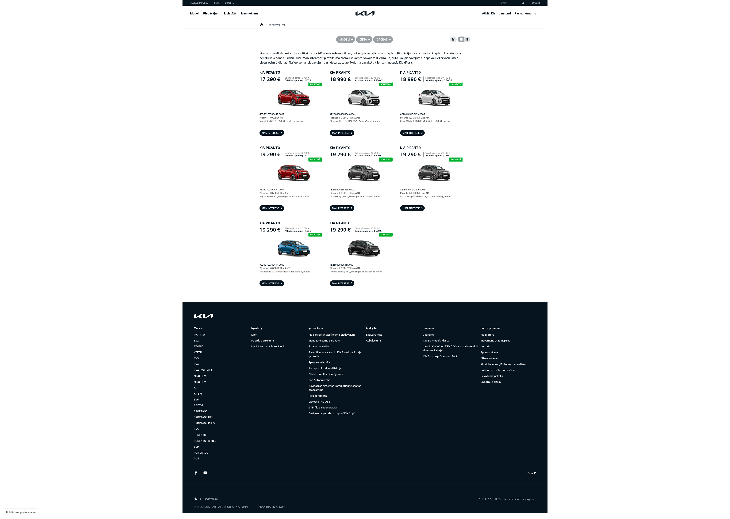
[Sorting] (453, 39)
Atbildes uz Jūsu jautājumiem (326, 374)
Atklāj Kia (488, 13)
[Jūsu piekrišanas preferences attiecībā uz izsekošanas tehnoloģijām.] (21, 512)
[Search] (522, 3)
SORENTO (200, 434)
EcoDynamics (374, 334)
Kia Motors (487, 334)
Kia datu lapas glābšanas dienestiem (503, 364)
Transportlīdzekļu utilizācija (325, 368)
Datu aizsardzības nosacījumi (498, 370)
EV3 (196, 358)
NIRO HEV (200, 375)
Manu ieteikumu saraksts (324, 340)
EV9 (196, 446)
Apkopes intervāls (319, 362)
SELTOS (198, 405)
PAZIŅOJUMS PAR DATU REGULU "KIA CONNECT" (222, 506)
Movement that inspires (495, 340)
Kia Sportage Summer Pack (440, 356)
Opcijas (382, 39)
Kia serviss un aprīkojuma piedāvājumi (332, 334)
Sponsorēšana (489, 352)
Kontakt (485, 346)
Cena (363, 39)
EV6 (196, 399)
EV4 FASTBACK (203, 370)
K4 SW (198, 393)
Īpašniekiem (249, 13)
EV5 (196, 429)
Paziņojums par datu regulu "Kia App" (332, 413)
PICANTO (199, 334)
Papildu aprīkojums (263, 340)
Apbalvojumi (373, 340)
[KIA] (365, 13)
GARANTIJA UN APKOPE (271, 506)
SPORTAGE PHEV (204, 423)
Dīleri (254, 334)
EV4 (196, 364)
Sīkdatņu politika (491, 381)
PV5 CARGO (201, 452)
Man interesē (270, 132)
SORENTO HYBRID (205, 440)
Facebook (196, 473)
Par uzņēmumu (525, 13)
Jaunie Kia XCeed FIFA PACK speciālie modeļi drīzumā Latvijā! (450, 348)
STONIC (198, 346)
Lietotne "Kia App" (320, 401)
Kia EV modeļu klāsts (436, 340)
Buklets (229, 3)
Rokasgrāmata (318, 395)
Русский (535, 3)
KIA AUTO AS (261, 24)
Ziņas (217, 3)
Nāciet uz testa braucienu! (267, 346)
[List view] (467, 39)
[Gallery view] (461, 39)
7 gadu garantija (319, 346)
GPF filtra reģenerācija (323, 407)
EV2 (196, 340)
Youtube (205, 473)
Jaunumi (505, 13)
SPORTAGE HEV (203, 417)
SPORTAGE (200, 411)
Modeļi (194, 13)
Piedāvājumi (211, 13)
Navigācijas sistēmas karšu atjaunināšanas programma (335, 387)
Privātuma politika (492, 375)
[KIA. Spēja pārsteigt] (203, 316)
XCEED (198, 352)
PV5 (196, 458)
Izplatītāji (230, 13)
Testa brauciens (199, 3)
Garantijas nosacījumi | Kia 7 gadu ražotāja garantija (335, 354)
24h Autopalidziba (319, 379)
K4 (195, 387)
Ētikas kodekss (490, 358)
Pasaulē (532, 473)
